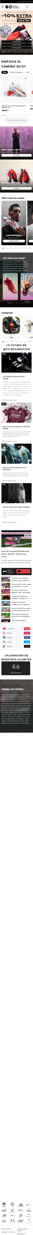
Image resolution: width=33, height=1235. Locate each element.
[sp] (12, 1204)
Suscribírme (25, 571)
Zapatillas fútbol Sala (8, 1232)
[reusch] (12, 1215)
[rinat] (20, 1215)
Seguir (27, 628)
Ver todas (28, 1222)
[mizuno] (4, 1220)
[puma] (4, 1210)
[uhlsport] (29, 1215)
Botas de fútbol (6, 1229)
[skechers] (20, 1220)
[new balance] (4, 1215)
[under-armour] (12, 1220)
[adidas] (20, 1204)
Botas (3, 354)
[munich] (29, 1210)
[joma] (20, 1210)
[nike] (29, 1204)
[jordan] (12, 1210)
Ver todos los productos (16, 120)
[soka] (4, 1204)
